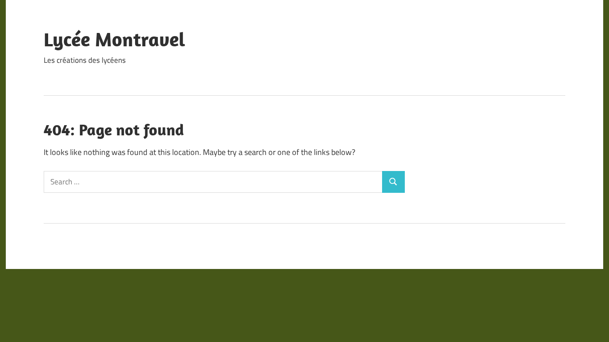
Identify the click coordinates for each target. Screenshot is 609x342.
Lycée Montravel (114, 39)
